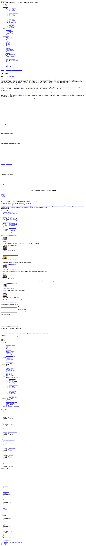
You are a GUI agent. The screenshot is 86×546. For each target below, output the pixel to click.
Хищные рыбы (9, 34)
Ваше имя (20, 306)
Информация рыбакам (11, 366)
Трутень (5, 523)
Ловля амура (11, 9)
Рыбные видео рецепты (11, 402)
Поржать (8, 61)
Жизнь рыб (8, 30)
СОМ (4, 515)
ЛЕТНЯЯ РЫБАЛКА (11, 8)
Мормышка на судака (8, 455)
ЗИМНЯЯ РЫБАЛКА (11, 22)
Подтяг (2, 195)
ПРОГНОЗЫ (9, 37)
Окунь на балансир (7, 416)
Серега (4, 250)
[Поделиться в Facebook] (6, 206)
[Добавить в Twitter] (17, 206)
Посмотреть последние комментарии (9, 235)
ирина (4, 288)
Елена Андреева (7, 297)
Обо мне (8, 5)
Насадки (8, 43)
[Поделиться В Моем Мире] (40, 207)
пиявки (24, 201)
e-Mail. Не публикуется (23, 309)
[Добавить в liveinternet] (16, 207)
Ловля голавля (12, 10)
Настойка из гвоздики (8, 499)
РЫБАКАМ (6, 36)
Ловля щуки (11, 21)
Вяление (8, 48)
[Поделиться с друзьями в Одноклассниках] (74, 206)
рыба (31, 201)
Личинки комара (7, 222)
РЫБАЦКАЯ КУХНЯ (8, 47)
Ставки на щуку (12, 26)
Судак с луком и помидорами (10, 224)
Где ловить (11, 24)
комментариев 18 (13, 220)
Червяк (2, 192)
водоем (10, 201)
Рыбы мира (8, 32)
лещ (18, 201)
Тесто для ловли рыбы (6, 197)
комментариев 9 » (11, 76)
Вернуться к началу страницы (24, 336)
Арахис (5, 508)
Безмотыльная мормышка (9, 440)
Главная (2, 70)
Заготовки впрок (10, 50)
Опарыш (3, 194)
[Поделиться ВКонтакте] (44, 206)
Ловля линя (11, 14)
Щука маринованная (8, 212)
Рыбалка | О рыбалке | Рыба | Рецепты (13, 542)
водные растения (4, 201)
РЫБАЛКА (5, 7)
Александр (5, 269)
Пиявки (14, 232)
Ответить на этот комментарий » (10, 245)
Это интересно (9, 66)
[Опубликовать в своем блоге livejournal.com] (57, 206)
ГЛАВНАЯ (5, 4)
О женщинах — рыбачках (12, 60)
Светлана (5, 259)
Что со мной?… (6, 214)
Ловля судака (12, 20)
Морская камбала (7, 537)
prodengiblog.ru (4, 543)
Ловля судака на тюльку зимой (10, 432)
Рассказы (8, 62)
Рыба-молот (6, 492)
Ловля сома (11, 19)
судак (36, 201)
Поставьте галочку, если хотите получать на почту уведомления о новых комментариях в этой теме (25, 333)
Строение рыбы (9, 33)
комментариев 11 (13, 225)
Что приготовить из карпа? (9, 219)
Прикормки (8, 45)
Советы (7, 38)
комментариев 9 (12, 230)
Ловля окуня (11, 16)
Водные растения (10, 39)
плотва (27, 201)
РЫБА (4, 28)
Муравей (3, 196)
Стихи (7, 63)
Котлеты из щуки (7, 229)
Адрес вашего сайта (22, 311)
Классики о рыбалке (10, 56)
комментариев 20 (13, 223)
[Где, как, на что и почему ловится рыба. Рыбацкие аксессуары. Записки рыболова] (3, 1)
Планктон (8, 44)
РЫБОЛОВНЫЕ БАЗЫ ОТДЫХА (11, 406)
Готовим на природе (10, 49)
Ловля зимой (12, 25)
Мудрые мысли (9, 57)
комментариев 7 (12, 228)
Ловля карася (12, 11)
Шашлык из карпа (7, 217)
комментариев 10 (13, 213)
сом (33, 201)
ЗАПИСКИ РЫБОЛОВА (9, 54)
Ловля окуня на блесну (8, 424)
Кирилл (5, 278)
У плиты (8, 53)
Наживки (8, 42)
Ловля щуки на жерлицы (9, 448)
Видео (7, 55)
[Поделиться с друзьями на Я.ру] (30, 206)
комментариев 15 (13, 218)
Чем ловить (11, 27)
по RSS (2, 339)
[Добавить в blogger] (6, 207)
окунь (20, 201)
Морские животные (10, 40)
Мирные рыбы (9, 31)
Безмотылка (6, 463)
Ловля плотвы (12, 17)
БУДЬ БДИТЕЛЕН (7, 531)
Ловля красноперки (13, 13)
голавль (14, 201)
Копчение (8, 51)
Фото (7, 65)
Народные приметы (10, 59)
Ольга (4, 241)
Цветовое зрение (7, 226)
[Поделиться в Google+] (28, 207)
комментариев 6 (12, 215)
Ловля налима (12, 15)
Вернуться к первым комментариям (9, 336)
